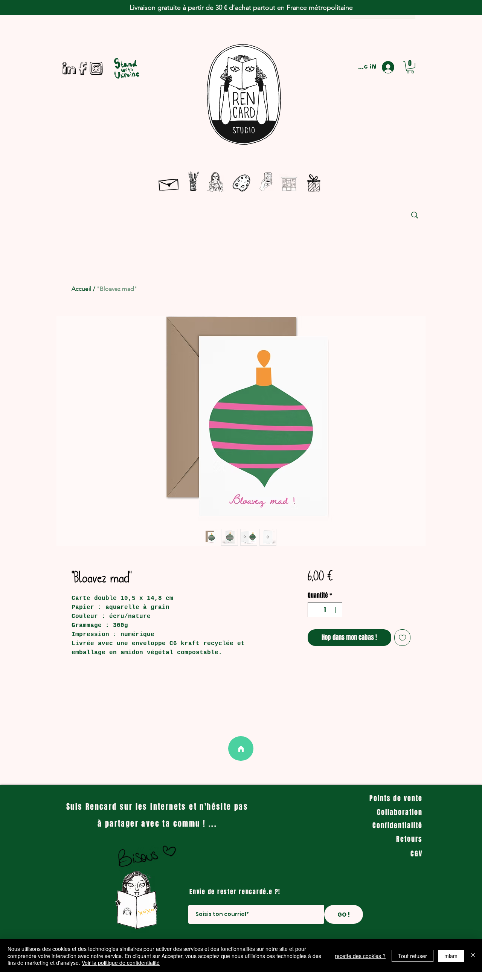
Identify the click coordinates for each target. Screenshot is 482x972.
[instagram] (96, 68)
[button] (410, 67)
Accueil (82, 288)
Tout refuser (412, 956)
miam (451, 956)
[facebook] (82, 68)
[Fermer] (472, 955)
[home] (240, 748)
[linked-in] (69, 68)
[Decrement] (314, 610)
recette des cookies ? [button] (360, 956)
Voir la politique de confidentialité (121, 962)
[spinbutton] (325, 610)
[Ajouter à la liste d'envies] (402, 637)
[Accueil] (169, 183)
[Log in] (391, 67)
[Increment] (336, 610)
